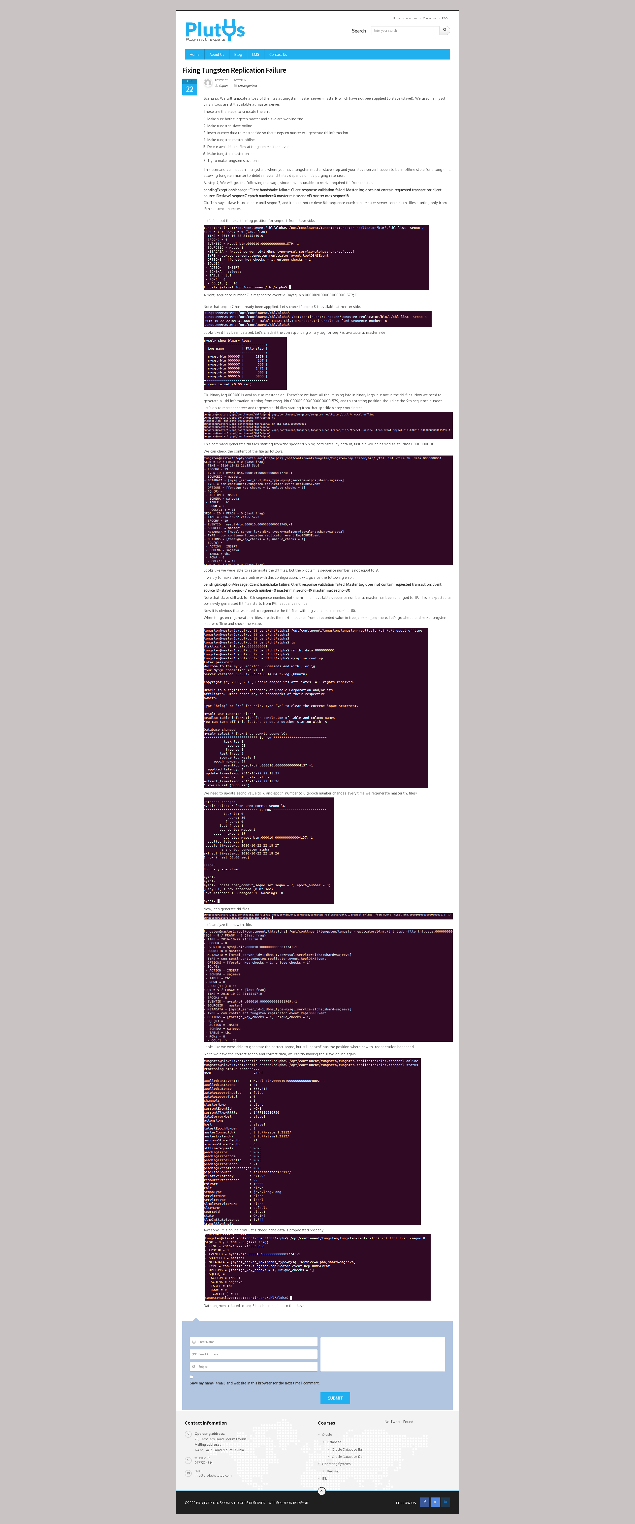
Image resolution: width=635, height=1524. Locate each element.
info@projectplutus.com (213, 1475)
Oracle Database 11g (347, 1449)
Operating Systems (336, 1464)
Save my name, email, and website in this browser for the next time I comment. (255, 1383)
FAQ (445, 18)
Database (334, 1442)
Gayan (223, 86)
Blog (238, 54)
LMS (255, 54)
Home (396, 18)
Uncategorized (247, 86)
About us (411, 18)
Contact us (429, 18)
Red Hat (333, 1471)
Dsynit (303, 1503)
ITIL (324, 1478)
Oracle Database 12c (347, 1457)
